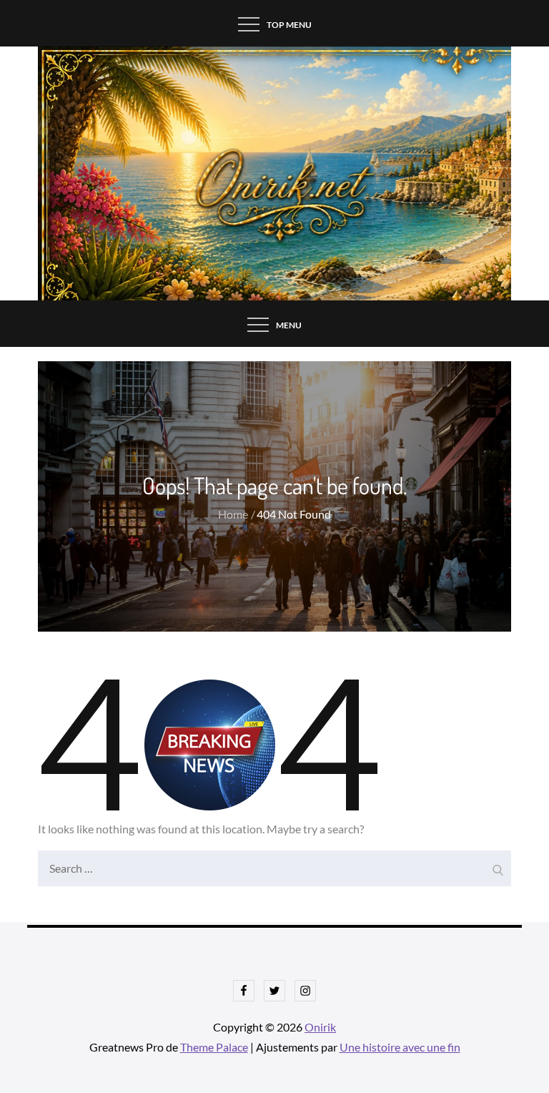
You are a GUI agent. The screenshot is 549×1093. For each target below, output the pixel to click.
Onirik (320, 1027)
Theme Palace (214, 1047)
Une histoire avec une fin (400, 1047)
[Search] (497, 865)
